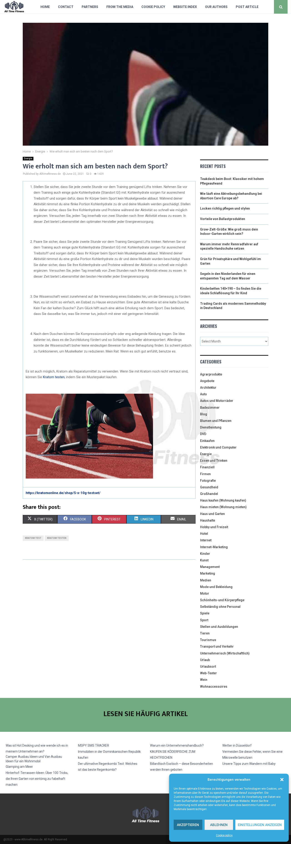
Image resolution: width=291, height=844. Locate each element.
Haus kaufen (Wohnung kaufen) (223, 500)
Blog (203, 414)
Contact (65, 7)
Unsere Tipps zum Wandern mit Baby (249, 763)
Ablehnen (219, 825)
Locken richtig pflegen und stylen (225, 208)
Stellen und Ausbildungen (219, 627)
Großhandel (209, 494)
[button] (282, 779)
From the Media (119, 7)
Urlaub (205, 660)
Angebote (207, 381)
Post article (247, 7)
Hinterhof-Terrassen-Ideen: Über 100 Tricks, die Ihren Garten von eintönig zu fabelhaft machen (37, 778)
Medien (205, 580)
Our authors (216, 7)
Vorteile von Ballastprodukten (222, 219)
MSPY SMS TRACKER (93, 745)
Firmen (205, 474)
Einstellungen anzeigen (260, 825)
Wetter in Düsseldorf (237, 745)
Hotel (204, 533)
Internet (205, 540)
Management (210, 567)
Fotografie (208, 480)
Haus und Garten (212, 514)
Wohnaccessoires (213, 686)
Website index (185, 7)
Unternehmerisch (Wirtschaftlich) (225, 653)
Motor (204, 593)
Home (45, 7)
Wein (203, 680)
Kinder (205, 553)
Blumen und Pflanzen (215, 421)
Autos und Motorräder (216, 401)
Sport (204, 620)
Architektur (208, 387)
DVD (203, 434)
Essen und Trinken (213, 460)
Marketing (207, 573)
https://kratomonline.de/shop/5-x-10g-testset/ (63, 493)
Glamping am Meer (19, 766)
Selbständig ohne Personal (220, 606)
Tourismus (208, 640)
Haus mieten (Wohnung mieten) (223, 507)
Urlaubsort (208, 666)
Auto (203, 394)
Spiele (204, 613)
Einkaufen (207, 441)
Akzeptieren (188, 825)
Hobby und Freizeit (214, 527)
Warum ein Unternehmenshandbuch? (177, 745)
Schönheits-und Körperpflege (222, 600)
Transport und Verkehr (217, 646)
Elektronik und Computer (218, 447)
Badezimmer (210, 407)
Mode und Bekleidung (216, 587)
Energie (28, 158)
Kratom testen (54, 377)
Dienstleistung (210, 427)
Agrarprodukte (211, 374)
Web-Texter (208, 673)
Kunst (204, 560)
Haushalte (207, 520)
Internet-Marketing (214, 547)
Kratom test (33, 538)
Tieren (205, 633)
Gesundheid (209, 487)
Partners (90, 7)
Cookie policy (224, 835)
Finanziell (207, 467)
